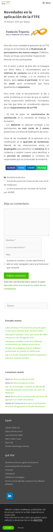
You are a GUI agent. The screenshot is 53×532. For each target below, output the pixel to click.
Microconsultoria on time (23, 379)
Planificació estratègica (14, 477)
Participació (10, 473)
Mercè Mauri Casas (13, 439)
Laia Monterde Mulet (14, 435)
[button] (11, 167)
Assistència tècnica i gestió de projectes (21, 462)
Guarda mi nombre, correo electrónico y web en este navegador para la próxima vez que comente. (27, 264)
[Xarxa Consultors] (6, 3)
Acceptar (8, 528)
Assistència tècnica (16, 177)
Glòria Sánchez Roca (13, 431)
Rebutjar (21, 528)
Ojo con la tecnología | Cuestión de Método (23, 386)
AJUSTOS (37, 520)
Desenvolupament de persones (18, 466)
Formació (9, 470)
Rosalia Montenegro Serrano (17, 446)
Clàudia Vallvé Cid (12, 427)
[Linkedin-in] (9, 496)
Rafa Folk (9, 442)
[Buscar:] (26, 305)
